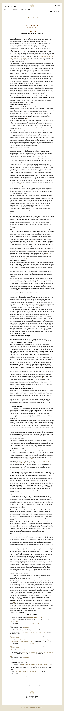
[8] (47, 253)
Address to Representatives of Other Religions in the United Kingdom (37, 652)
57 (41, 617)
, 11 (33, 643)
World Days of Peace (25, 9)
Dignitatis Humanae (14, 621)
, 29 (33, 617)
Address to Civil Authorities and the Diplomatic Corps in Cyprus (36, 664)
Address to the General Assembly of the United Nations (32, 632)
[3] (27, 118)
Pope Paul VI (37, 594)
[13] (25, 448)
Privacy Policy (39, 707)
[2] (48, 106)
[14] (24, 455)
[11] (42, 377)
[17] (28, 559)
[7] (32, 241)
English (55, 9)
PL (35, 17)
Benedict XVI (8, 9)
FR (31, 17)
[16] (24, 485)
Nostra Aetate (26, 627)
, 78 (34, 623)
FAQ (21, 707)
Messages (15, 9)
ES (28, 17)
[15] (32, 459)
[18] (14, 602)
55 (39, 617)
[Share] (59, 12)
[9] (26, 258)
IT (33, 17)
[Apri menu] (58, 6)
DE (23, 17)
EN (26, 17)
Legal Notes (26, 707)
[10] (40, 305)
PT (38, 17)
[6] (20, 183)
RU (40, 17)
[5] (27, 162)
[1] (39, 83)
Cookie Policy (32, 707)
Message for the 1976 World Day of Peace (26, 671)
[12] (17, 397)
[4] (46, 135)
